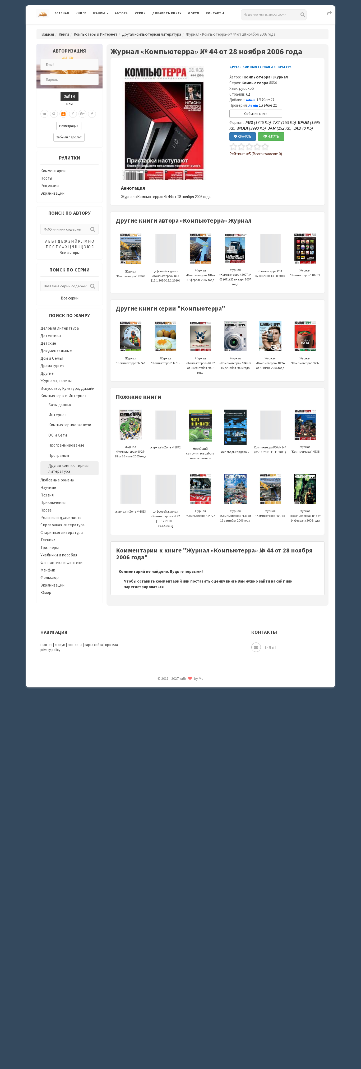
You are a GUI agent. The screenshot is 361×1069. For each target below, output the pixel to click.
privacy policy (50, 650)
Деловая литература (171, 27)
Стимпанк (162, 818)
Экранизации (52, 193)
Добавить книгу (167, 13)
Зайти (69, 96)
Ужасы (158, 853)
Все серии (69, 298)
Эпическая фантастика (174, 901)
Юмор (45, 592)
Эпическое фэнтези (171, 913)
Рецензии (49, 185)
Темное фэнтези (168, 830)
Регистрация (68, 126)
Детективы (50, 335)
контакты (75, 645)
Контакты (215, 13)
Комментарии (53, 170)
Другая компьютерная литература (151, 34)
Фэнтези (160, 877)
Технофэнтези (166, 842)
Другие (47, 373)
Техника (47, 539)
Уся (156, 865)
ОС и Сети (57, 435)
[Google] (82, 114)
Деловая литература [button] (111, 27)
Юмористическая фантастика (180, 948)
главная (46, 645)
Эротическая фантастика (176, 924)
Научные (48, 487)
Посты (46, 178)
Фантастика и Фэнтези (61, 562)
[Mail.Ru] (54, 114)
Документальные (56, 350)
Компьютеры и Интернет (95, 34)
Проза (46, 510)
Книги (81, 13)
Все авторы (69, 252)
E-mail (270, 647)
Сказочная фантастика (174, 759)
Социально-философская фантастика (188, 806)
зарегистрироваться (144, 586)
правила (111, 645)
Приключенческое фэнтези (178, 723)
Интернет (57, 414)
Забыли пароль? (69, 137)
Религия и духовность (60, 517)
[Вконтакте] (44, 114)
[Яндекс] (73, 114)
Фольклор (49, 577)
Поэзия (47, 495)
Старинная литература (61, 532)
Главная (62, 13)
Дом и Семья (51, 358)
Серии (140, 13)
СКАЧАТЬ (244, 136)
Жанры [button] (99, 13)
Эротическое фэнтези (173, 936)
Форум (194, 13)
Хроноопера (163, 889)
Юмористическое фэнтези (177, 960)
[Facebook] (92, 114)
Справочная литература (62, 524)
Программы (58, 455)
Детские (48, 343)
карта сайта (94, 645)
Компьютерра (255, 82)
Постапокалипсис (169, 712)
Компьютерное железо (69, 424)
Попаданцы (163, 688)
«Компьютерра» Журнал (265, 76)
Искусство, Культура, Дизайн (67, 388)
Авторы (122, 13)
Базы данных (60, 404)
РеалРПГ (160, 735)
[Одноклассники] (63, 114)
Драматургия (52, 365)
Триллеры (49, 547)
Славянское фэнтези (172, 771)
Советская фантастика (174, 783)
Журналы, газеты (56, 380)
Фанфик (47, 570)
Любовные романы (57, 479)
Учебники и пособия (58, 554)
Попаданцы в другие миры (177, 700)
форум (60, 645)
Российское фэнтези (172, 747)
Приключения (53, 502)
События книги (255, 113)
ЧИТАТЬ (273, 136)
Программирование (66, 445)
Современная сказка (171, 794)
